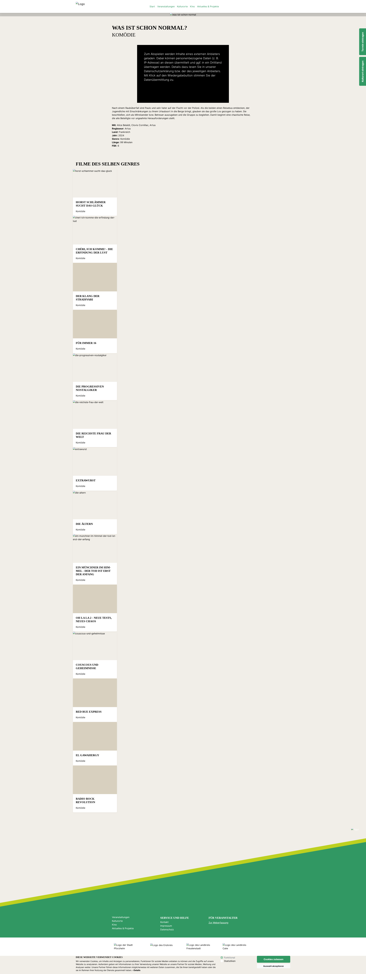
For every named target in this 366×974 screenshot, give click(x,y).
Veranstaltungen (166, 6)
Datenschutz (167, 929)
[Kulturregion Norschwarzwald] (80, 6)
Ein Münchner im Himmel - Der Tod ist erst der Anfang (93, 571)
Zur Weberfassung (218, 922)
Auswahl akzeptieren (273, 966)
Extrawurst (86, 480)
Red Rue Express (89, 711)
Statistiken (229, 961)
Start (152, 6)
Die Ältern (84, 523)
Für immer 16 (86, 343)
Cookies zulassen (273, 959)
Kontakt (164, 922)
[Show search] (287, 6)
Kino (192, 6)
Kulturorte (182, 6)
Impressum (166, 926)
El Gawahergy (87, 755)
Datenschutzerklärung (159, 71)
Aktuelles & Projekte (208, 6)
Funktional (229, 957)
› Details (136, 970)
